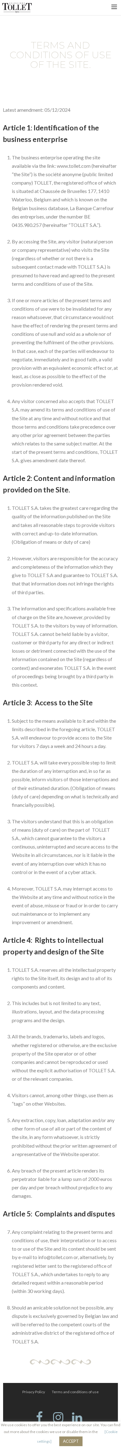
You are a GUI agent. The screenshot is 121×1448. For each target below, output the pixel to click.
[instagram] (60, 1418)
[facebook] (41, 1418)
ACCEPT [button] (71, 1441)
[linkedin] (79, 1418)
